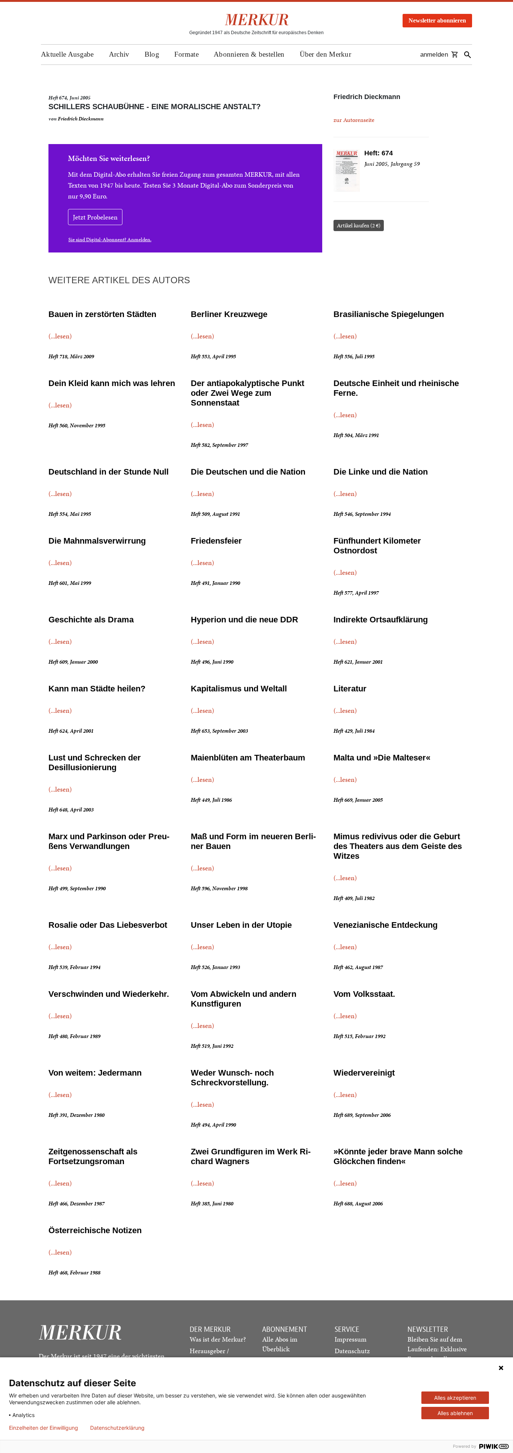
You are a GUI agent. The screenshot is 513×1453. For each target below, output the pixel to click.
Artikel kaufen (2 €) (358, 225)
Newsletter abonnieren (437, 20)
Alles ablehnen (455, 1413)
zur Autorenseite (353, 120)
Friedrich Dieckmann (81, 118)
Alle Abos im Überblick (279, 1344)
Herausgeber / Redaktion (209, 1355)
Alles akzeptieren (455, 1397)
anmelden (434, 54)
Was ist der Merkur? (218, 1339)
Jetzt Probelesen (95, 217)
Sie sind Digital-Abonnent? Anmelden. (109, 239)
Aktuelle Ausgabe (67, 54)
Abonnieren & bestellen (249, 54)
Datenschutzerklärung (117, 1428)
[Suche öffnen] (467, 54)
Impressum (351, 1339)
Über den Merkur (326, 54)
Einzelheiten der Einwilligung (43, 1428)
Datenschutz (352, 1350)
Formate (186, 54)
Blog (152, 54)
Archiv (119, 54)
